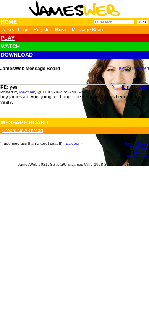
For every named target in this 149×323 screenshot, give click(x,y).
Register (42, 30)
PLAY (8, 38)
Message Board (88, 30)
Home (129, 143)
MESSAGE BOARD (24, 122)
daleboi (72, 143)
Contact (141, 152)
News (8, 30)
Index (143, 143)
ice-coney (27, 92)
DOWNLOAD (17, 55)
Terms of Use (136, 156)
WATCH (10, 46)
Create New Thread (22, 130)
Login (24, 30)
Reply (141, 87)
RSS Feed (139, 147)
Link (127, 87)
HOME (9, 22)
